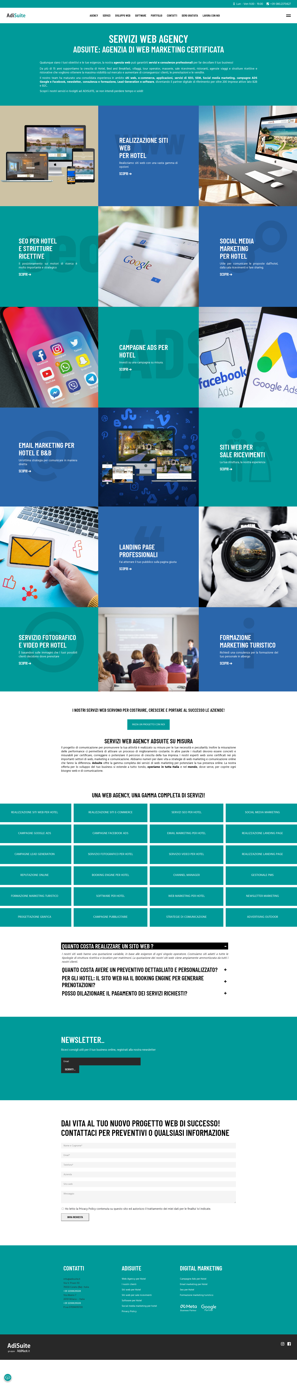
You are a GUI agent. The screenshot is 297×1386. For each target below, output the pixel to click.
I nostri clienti (129, 1284)
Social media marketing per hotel (139, 1306)
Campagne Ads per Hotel (193, 1279)
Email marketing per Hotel (193, 1284)
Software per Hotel (132, 1301)
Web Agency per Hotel (134, 1279)
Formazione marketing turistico (196, 1295)
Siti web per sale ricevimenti (137, 1295)
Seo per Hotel (187, 1290)
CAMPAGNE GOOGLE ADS (34, 833)
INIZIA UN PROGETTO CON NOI (148, 725)
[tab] (144, 946)
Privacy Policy (129, 1311)
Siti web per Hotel (131, 1290)
